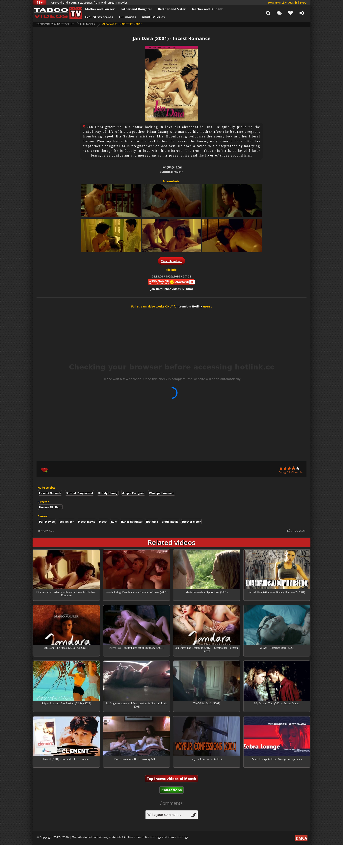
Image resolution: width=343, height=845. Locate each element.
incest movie (86, 521)
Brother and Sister (172, 9)
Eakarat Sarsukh (50, 493)
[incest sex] (57, 13)
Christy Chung (108, 493)
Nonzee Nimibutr (50, 507)
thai (179, 167)
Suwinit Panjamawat (79, 493)
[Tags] (279, 13)
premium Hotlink (190, 306)
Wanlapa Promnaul (161, 493)
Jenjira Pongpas (133, 493)
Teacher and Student (207, 9)
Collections (171, 790)
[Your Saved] (290, 13)
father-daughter (131, 521)
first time (152, 521)
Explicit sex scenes (99, 17)
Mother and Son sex (100, 9)
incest (103, 521)
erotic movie (170, 521)
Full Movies (87, 24)
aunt (114, 521)
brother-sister (191, 521)
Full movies (127, 17)
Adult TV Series (153, 17)
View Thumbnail (171, 261)
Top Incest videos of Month (171, 778)
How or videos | (287, 2)
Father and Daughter (136, 9)
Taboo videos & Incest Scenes (55, 24)
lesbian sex (66, 521)
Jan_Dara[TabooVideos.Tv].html (171, 289)
